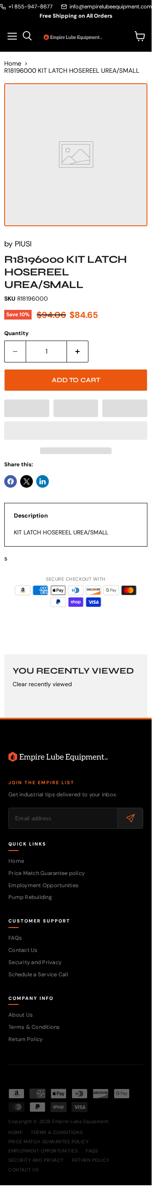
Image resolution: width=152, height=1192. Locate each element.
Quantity (16, 333)
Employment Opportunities (43, 885)
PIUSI (23, 244)
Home (12, 63)
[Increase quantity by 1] (77, 351)
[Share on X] (26, 481)
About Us (20, 1014)
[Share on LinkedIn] (42, 481)
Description (31, 515)
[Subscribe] (130, 818)
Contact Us (23, 950)
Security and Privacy (34, 962)
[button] (26, 408)
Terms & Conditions (34, 1027)
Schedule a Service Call (38, 974)
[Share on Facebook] (10, 481)
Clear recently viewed (42, 684)
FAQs (15, 937)
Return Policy (25, 1039)
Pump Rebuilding (30, 897)
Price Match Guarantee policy (46, 873)
